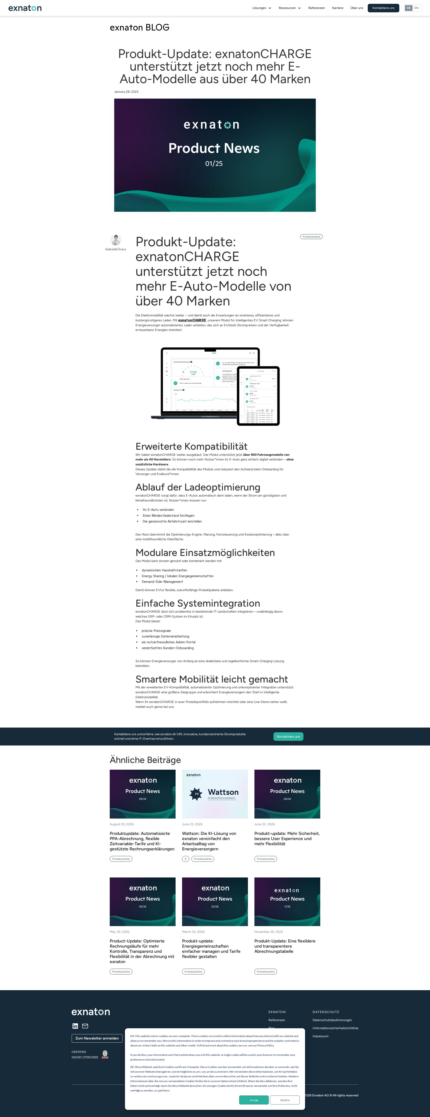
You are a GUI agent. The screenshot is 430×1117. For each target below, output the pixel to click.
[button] (262, 8)
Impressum (321, 1036)
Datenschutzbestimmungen (332, 1020)
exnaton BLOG (140, 27)
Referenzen (316, 8)
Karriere (337, 8)
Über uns (356, 8)
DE (409, 8)
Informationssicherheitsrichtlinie (335, 1028)
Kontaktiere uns (383, 8)
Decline (285, 1100)
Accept (254, 1100)
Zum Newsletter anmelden (97, 1038)
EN (416, 8)
